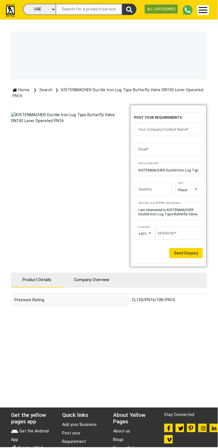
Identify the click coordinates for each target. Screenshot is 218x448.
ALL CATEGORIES (161, 9)
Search (45, 90)
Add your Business (79, 424)
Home (24, 90)
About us (121, 431)
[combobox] (188, 190)
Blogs (118, 439)
